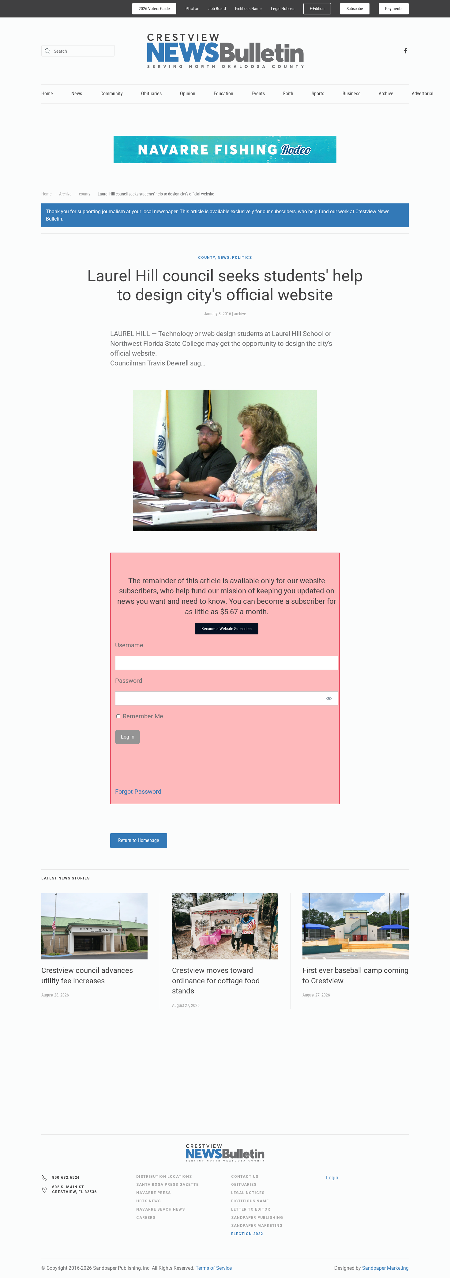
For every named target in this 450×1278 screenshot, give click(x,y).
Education (223, 93)
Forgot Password (138, 791)
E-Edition (317, 8)
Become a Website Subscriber (226, 628)
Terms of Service (214, 1268)
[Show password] (329, 698)
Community (111, 93)
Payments (393, 8)
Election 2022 (247, 1234)
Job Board (217, 8)
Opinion (187, 93)
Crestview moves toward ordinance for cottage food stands (216, 980)
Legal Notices (282, 8)
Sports (318, 93)
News (76, 93)
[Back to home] (225, 51)
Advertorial (422, 93)
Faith (288, 93)
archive (240, 313)
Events (258, 93)
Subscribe (355, 8)
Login (332, 1178)
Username (129, 645)
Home (47, 93)
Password (128, 680)
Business (351, 93)
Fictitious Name (248, 8)
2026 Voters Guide (154, 8)
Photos (192, 8)
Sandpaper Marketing (385, 1268)
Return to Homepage (138, 840)
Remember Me (142, 716)
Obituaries (151, 93)
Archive (386, 93)
